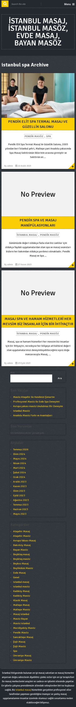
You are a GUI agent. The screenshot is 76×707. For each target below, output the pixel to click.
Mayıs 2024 (19, 458)
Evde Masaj (19, 572)
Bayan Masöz (20, 549)
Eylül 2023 (19, 495)
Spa (48, 136)
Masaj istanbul (21, 614)
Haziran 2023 (20, 509)
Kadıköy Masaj (21, 591)
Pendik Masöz (34, 136)
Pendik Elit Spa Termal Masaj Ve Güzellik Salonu (38, 124)
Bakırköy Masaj (22, 545)
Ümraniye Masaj (22, 655)
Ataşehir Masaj (21, 531)
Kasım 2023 (20, 486)
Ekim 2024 (19, 454)
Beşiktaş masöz (21, 559)
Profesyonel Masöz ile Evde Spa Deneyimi (36, 401)
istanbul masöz (21, 586)
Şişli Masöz (19, 646)
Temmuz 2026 (20, 449)
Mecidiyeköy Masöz (24, 628)
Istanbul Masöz (21, 410)
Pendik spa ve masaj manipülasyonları (38, 223)
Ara (12, 372)
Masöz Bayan (20, 618)
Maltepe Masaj (21, 605)
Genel (16, 577)
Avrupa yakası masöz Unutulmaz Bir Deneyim (38, 406)
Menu (67, 4)
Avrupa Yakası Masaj (24, 540)
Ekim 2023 (19, 490)
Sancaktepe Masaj (23, 637)
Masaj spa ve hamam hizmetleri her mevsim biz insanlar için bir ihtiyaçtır (38, 321)
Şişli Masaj (19, 641)
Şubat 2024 (19, 472)
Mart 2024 (19, 467)
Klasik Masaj (20, 600)
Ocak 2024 (19, 477)
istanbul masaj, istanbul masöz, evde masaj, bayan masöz (38, 32)
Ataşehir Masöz (21, 536)
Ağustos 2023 (21, 500)
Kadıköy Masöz (21, 595)
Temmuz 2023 (20, 504)
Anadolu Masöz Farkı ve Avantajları (32, 415)
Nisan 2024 (19, 463)
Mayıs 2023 (19, 513)
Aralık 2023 (19, 481)
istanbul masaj (27, 234)
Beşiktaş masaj (21, 554)
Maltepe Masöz (21, 609)
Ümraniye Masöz (22, 660)
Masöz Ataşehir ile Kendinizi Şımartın (34, 397)
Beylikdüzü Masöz (23, 568)
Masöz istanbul (21, 623)
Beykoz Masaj (21, 563)
